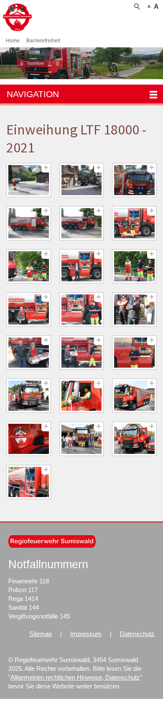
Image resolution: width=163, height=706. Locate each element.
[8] (81, 266)
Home (13, 41)
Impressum (86, 633)
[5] (81, 223)
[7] (28, 266)
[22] (28, 482)
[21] (134, 439)
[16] (28, 395)
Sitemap (40, 633)
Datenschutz (137, 633)
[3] (134, 180)
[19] (28, 439)
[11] (81, 309)
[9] (134, 266)
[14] (81, 352)
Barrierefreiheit (43, 41)
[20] (81, 439)
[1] (28, 180)
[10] (28, 309)
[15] (134, 352)
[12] (134, 309)
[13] (28, 352)
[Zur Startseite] (36, 17)
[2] (81, 180)
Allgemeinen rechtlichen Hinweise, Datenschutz (75, 677)
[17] (81, 395)
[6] (134, 223)
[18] (134, 395)
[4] (28, 223)
